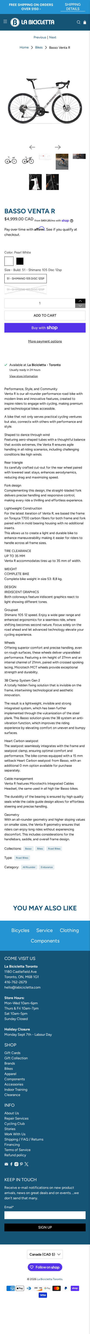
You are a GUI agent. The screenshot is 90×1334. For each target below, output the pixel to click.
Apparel (10, 1074)
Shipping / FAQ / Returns (23, 1139)
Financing (12, 1144)
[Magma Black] (19, 261)
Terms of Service (17, 1150)
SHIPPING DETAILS (73, 6)
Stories (9, 1129)
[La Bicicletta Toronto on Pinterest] (21, 1165)
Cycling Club (14, 1124)
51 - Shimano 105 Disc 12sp (25, 278)
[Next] (58, 147)
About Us (11, 1113)
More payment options (45, 341)
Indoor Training (15, 1089)
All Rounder (29, 867)
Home (24, 47)
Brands (9, 1063)
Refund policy (15, 1155)
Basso (28, 848)
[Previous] (32, 147)
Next (52, 37)
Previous (40, 37)
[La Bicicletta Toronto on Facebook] (11, 1165)
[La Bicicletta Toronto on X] (26, 1165)
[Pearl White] (9, 261)
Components (14, 1079)
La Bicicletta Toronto (49, 1279)
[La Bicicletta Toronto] (41, 22)
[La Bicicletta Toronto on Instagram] (16, 1165)
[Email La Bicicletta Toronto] (6, 1165)
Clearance (12, 1095)
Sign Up (45, 1227)
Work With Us (14, 1134)
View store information (23, 376)
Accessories (13, 1084)
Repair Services (16, 1118)
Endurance (47, 867)
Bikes (39, 47)
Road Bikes (54, 848)
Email (9, 1207)
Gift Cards (12, 1053)
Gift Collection (16, 1058)
